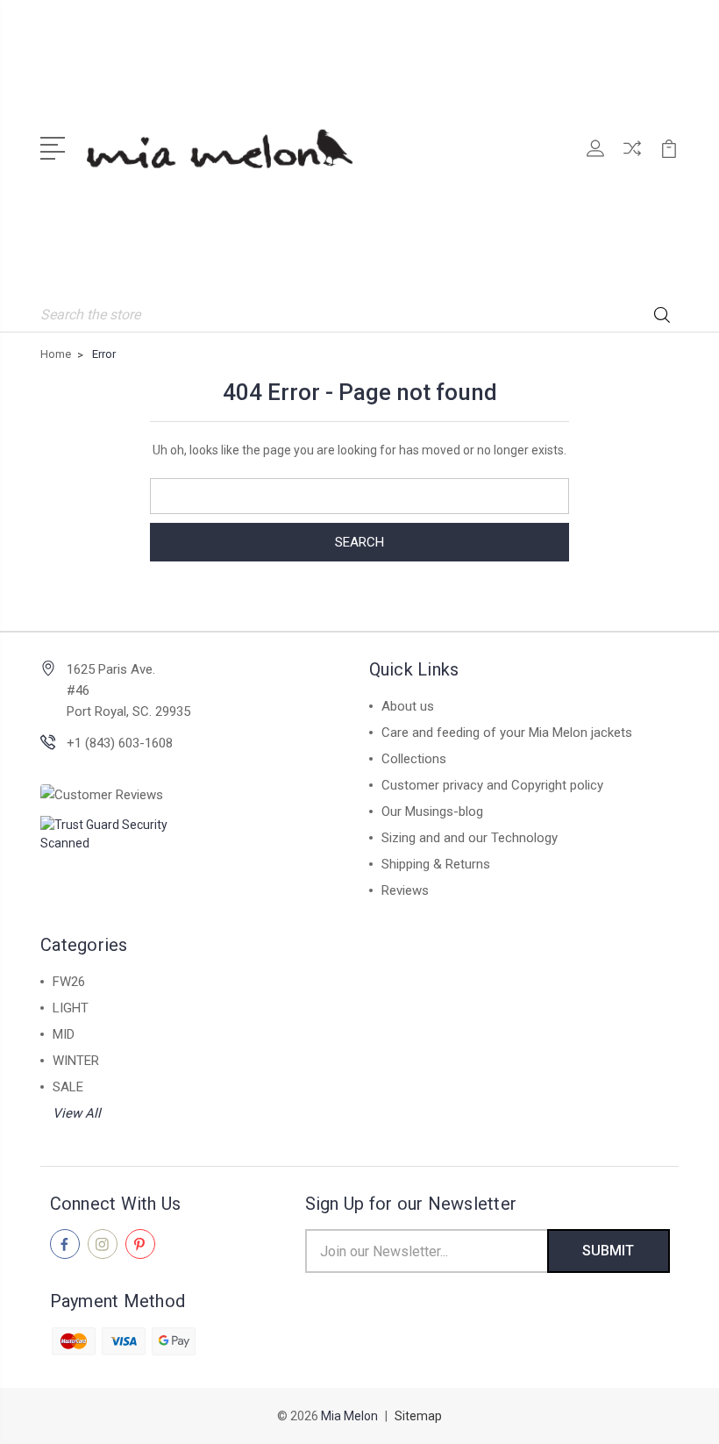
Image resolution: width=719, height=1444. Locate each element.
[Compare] (632, 159)
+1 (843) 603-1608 (120, 743)
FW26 (69, 982)
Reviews (405, 890)
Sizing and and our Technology (469, 838)
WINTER (76, 1061)
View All (77, 1113)
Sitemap (418, 1416)
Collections (413, 759)
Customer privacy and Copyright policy (492, 785)
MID (64, 1034)
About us (407, 706)
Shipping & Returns (435, 864)
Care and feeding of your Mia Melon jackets (506, 732)
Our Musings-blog (432, 811)
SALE (68, 1087)
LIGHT (71, 1008)
